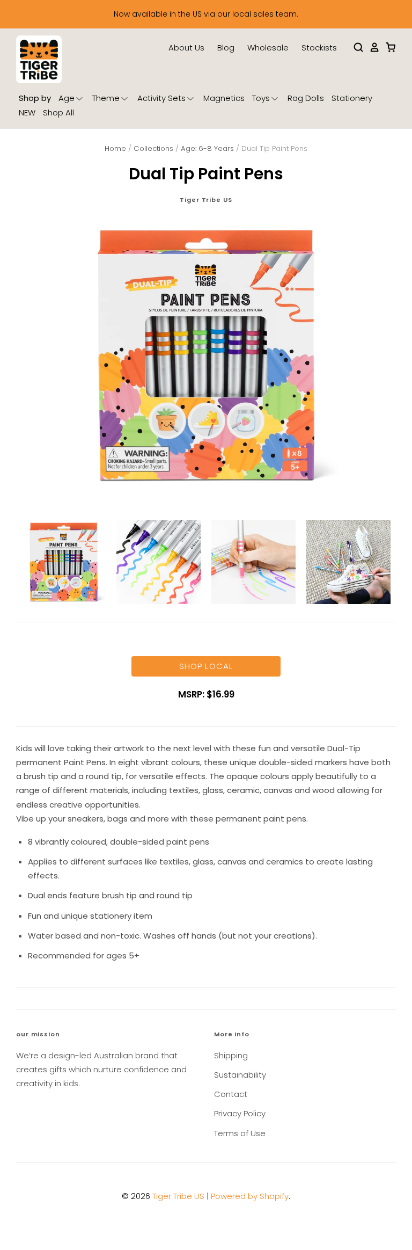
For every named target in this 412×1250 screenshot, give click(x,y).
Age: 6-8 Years (207, 148)
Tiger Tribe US (206, 199)
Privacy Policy (240, 1113)
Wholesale (268, 47)
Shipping (231, 1055)
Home (115, 148)
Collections (153, 148)
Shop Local (206, 666)
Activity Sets (161, 98)
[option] (206, 355)
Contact (230, 1094)
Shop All (58, 112)
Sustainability (240, 1074)
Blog (225, 47)
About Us (186, 47)
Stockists (319, 47)
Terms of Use (240, 1133)
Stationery (352, 98)
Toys (261, 98)
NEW (27, 112)
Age (66, 98)
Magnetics (224, 98)
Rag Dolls (306, 98)
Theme (106, 98)
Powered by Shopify (250, 1196)
